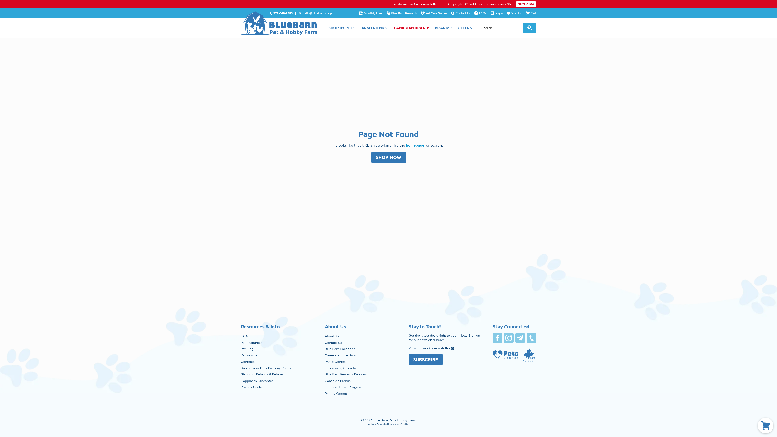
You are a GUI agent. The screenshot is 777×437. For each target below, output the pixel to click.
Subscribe (425, 359)
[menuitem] (281, 13)
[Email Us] (520, 338)
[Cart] (765, 425)
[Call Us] (531, 338)
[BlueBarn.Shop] (279, 23)
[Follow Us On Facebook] (497, 338)
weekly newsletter (436, 348)
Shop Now (388, 157)
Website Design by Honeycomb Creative (388, 424)
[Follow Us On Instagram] (508, 338)
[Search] (530, 28)
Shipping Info (526, 4)
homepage (415, 145)
